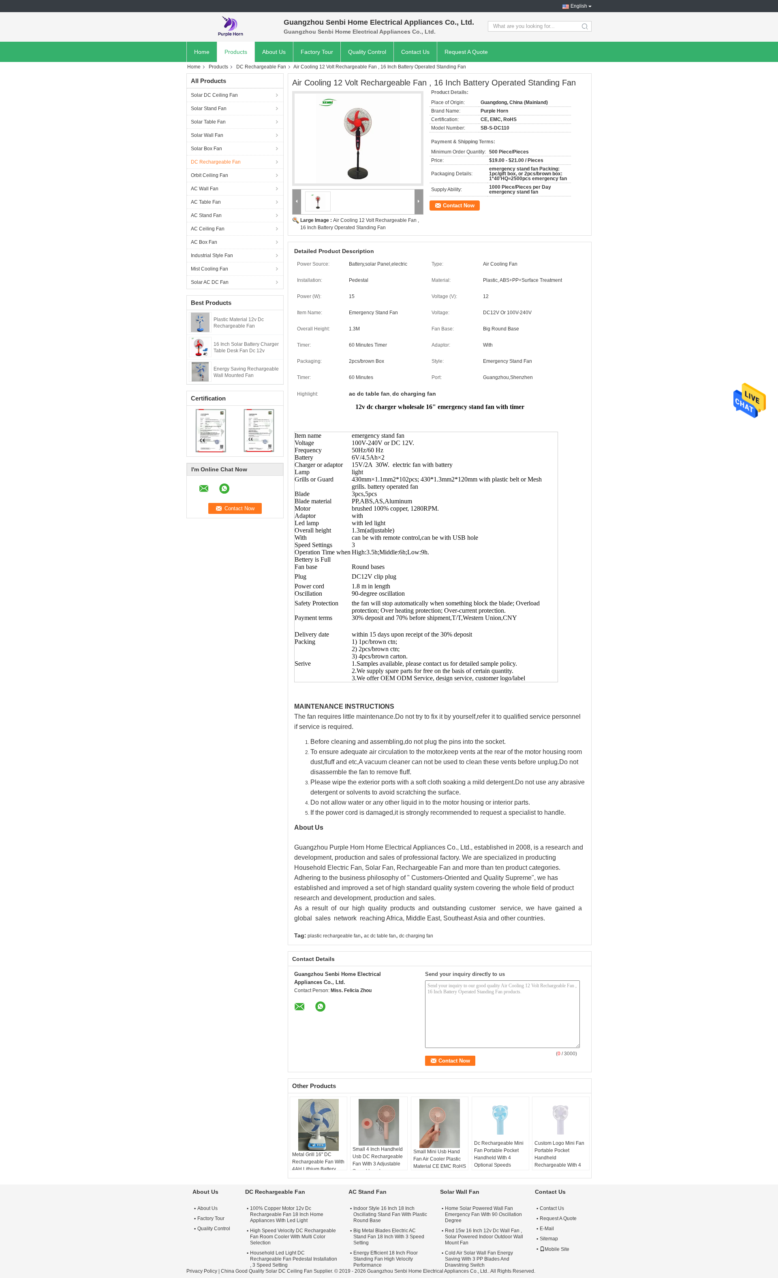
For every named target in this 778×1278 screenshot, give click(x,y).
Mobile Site (557, 1249)
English (579, 6)
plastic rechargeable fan (334, 936)
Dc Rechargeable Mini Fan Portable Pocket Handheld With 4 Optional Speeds (499, 1154)
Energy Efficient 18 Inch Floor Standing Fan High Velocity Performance (385, 1259)
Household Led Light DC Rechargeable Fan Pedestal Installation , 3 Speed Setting (293, 1259)
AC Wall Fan (204, 189)
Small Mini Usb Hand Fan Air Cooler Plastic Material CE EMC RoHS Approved (439, 1162)
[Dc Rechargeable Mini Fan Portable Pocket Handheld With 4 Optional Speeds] (500, 1119)
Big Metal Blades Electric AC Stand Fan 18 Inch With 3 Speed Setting (388, 1237)
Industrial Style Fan (212, 255)
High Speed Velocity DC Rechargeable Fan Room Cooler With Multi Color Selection (293, 1237)
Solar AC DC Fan (210, 282)
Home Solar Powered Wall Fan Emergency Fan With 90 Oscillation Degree (483, 1214)
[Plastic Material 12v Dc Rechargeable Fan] (200, 322)
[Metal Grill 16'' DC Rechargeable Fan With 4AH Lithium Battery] (318, 1125)
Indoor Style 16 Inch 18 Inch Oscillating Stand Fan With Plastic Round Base (390, 1214)
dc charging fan (416, 936)
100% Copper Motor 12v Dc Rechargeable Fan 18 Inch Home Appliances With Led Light (286, 1214)
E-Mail (547, 1228)
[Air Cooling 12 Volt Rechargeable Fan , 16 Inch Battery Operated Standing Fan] (358, 138)
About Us (274, 52)
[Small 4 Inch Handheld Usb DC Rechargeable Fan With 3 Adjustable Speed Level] (379, 1122)
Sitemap (549, 1239)
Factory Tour (317, 52)
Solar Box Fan (206, 148)
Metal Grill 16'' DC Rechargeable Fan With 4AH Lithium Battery (318, 1162)
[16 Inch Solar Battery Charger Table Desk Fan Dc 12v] (200, 346)
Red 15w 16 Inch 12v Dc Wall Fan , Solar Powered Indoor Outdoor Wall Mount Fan (484, 1237)
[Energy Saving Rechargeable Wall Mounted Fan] (200, 371)
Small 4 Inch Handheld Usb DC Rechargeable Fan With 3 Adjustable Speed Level (378, 1160)
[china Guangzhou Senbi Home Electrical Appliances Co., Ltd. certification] (211, 430)
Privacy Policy (201, 1271)
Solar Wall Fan (207, 135)
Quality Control (367, 52)
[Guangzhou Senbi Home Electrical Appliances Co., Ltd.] (231, 26)
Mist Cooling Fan (209, 269)
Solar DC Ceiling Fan (214, 95)
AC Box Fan (204, 242)
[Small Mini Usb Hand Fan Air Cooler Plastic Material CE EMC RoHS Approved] (439, 1123)
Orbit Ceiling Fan (209, 175)
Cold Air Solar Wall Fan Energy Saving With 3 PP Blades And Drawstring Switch (479, 1259)
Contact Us (415, 52)
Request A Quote (466, 52)
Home (201, 52)
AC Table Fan (206, 202)
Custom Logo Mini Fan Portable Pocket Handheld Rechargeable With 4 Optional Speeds (559, 1157)
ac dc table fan (380, 936)
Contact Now (458, 205)
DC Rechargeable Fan (261, 67)
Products (235, 52)
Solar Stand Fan (209, 108)
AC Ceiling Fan (207, 229)
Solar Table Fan (208, 122)
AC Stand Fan (206, 215)
